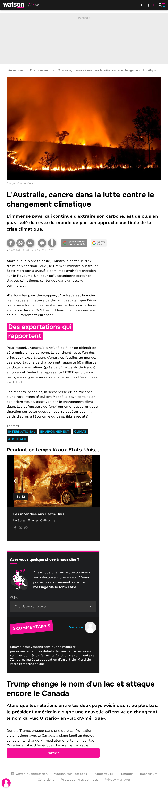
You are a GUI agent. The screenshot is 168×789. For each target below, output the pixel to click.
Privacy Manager (117, 780)
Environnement (40, 70)
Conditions (46, 780)
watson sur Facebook (70, 774)
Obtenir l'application (32, 774)
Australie (17, 439)
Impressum (148, 774)
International (15, 70)
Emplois (127, 774)
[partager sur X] (20, 527)
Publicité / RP (104, 774)
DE (143, 5)
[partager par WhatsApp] (26, 528)
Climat (80, 432)
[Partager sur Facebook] (11, 243)
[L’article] (84, 718)
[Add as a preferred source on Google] (74, 243)
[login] (6, 782)
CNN (38, 310)
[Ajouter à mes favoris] (52, 243)
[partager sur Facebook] (15, 528)
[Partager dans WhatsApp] (20, 243)
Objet (14, 597)
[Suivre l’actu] (99, 243)
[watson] (14, 5)
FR (153, 5)
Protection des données (79, 780)
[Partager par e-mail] (30, 243)
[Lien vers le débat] (42, 243)
